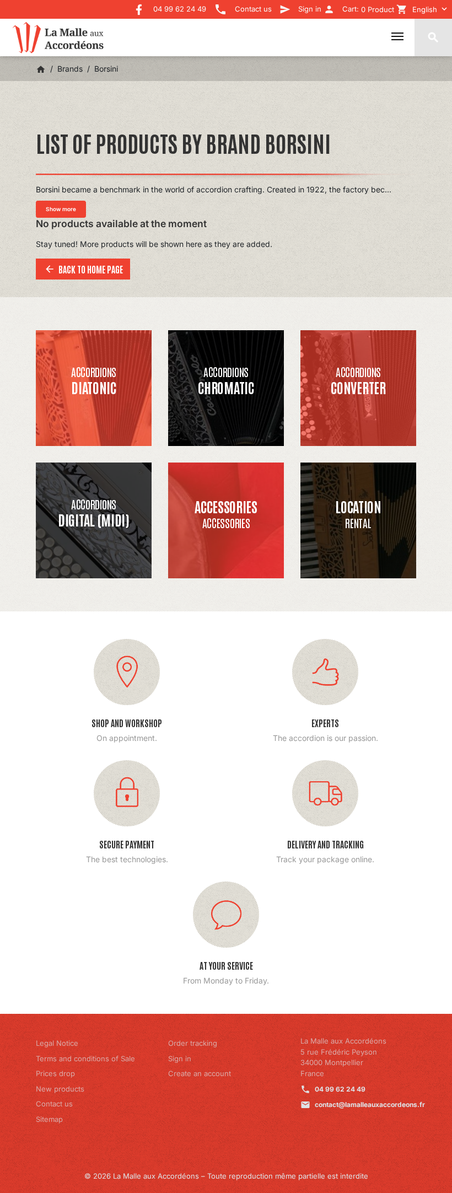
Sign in (179, 1058)
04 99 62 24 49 (340, 1089)
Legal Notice (57, 1043)
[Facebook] (139, 5)
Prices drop (55, 1073)
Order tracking (192, 1043)
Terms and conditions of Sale (85, 1058)
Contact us (54, 1103)
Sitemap (49, 1119)
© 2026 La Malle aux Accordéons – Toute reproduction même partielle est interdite (226, 1175)
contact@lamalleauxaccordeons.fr (370, 1104)
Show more (61, 209)
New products (60, 1088)
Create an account (199, 1073)
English (424, 9)
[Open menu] (397, 36)
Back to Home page (83, 269)
